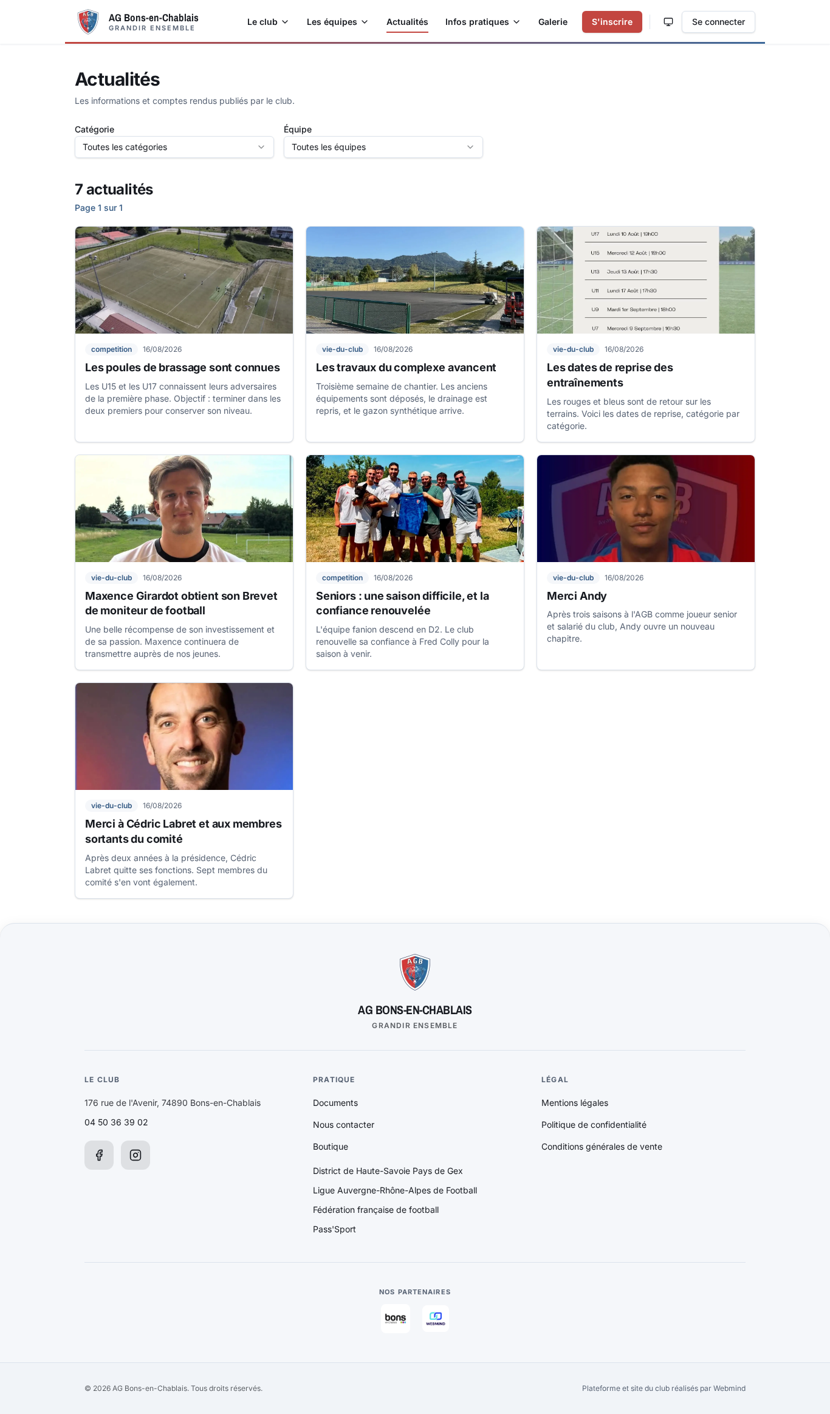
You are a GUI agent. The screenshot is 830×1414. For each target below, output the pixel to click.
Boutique (330, 1146)
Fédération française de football (376, 1209)
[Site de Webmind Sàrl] (435, 1318)
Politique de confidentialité (594, 1124)
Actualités (407, 21)
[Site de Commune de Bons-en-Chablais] (395, 1318)
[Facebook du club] (99, 1155)
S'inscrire (612, 21)
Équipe (298, 129)
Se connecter (718, 21)
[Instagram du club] (135, 1155)
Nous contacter (343, 1124)
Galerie (553, 21)
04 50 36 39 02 (116, 1122)
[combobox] (174, 147)
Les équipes (332, 21)
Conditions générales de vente (601, 1146)
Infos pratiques (477, 21)
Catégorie (94, 129)
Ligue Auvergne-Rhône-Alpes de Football (395, 1190)
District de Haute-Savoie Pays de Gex (388, 1170)
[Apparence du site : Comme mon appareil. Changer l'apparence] (668, 22)
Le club (262, 21)
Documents (335, 1102)
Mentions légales (574, 1102)
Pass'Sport (334, 1229)
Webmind (729, 1388)
